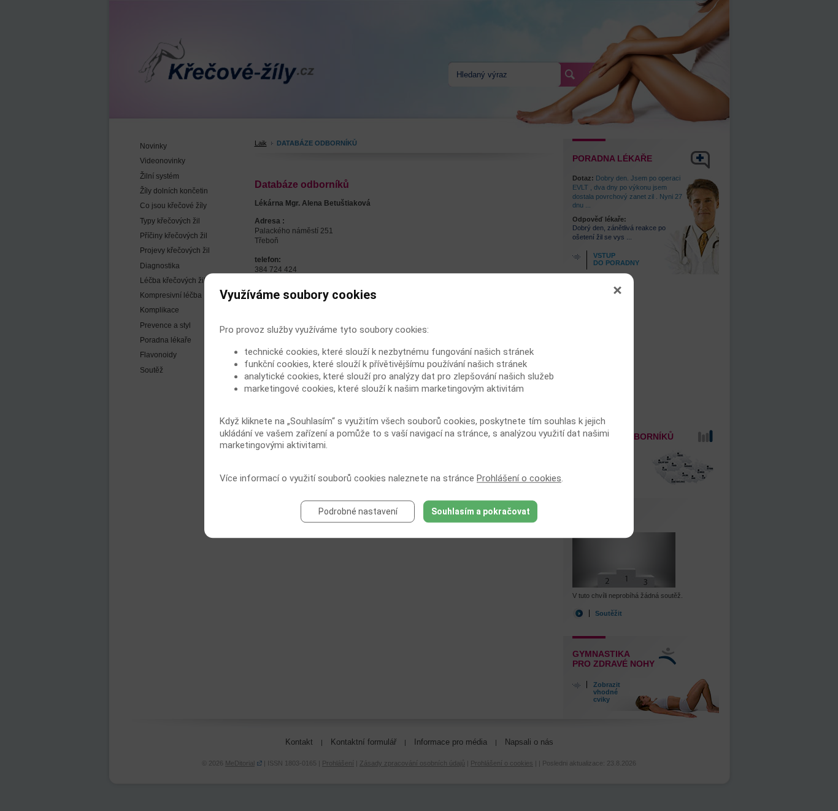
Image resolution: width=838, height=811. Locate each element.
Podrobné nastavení (358, 511)
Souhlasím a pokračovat (480, 511)
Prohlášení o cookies (519, 478)
